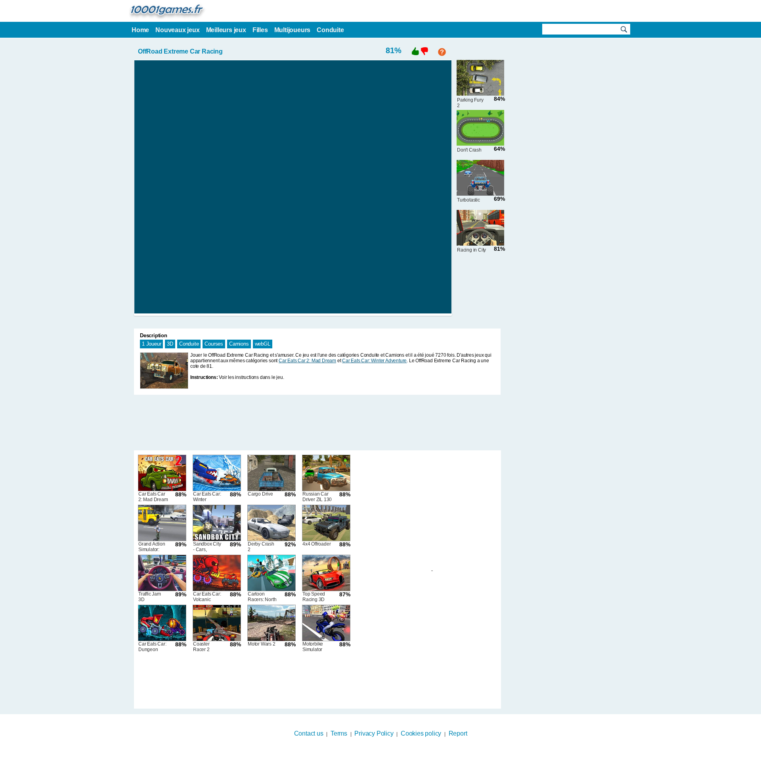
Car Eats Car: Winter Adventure (374, 360)
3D (170, 344)
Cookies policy (421, 733)
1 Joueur (151, 344)
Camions (239, 344)
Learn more (375, 756)
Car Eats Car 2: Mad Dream (307, 360)
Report (458, 733)
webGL (262, 344)
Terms (339, 733)
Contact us (308, 733)
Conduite (189, 344)
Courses (214, 344)
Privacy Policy (373, 733)
